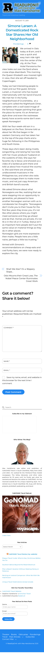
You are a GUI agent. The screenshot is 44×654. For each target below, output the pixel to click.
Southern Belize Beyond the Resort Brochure (18, 565)
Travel (4, 637)
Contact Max (8, 639)
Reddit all (21, 596)
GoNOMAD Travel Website (11, 591)
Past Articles (14, 637)
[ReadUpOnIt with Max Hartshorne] (21, 12)
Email (7, 370)
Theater (5, 634)
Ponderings (18, 44)
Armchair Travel (25, 593)
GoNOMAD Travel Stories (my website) (23, 554)
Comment (9, 328)
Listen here (6, 535)
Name (7, 361)
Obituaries (23, 634)
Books (14, 634)
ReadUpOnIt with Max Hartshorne (20, 643)
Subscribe (30, 637)
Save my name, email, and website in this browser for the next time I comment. (22, 380)
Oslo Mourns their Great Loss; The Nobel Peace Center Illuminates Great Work (21, 278)
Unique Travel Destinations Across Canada (17, 582)
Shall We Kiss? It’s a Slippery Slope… (20, 270)
